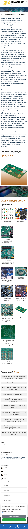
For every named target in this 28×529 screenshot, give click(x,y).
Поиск (24, 8)
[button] (24, 171)
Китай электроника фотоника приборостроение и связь (14, 427)
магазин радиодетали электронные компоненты (14, 433)
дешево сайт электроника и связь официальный (14, 413)
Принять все (14, 520)
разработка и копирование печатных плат (14, 400)
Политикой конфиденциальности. (10, 512)
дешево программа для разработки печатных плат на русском (14, 377)
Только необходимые (14, 516)
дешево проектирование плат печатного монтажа (14, 420)
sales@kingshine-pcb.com (9, 454)
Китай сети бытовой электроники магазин (14, 407)
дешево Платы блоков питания (12, 383)
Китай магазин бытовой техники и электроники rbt (14, 388)
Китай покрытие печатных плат (12, 394)
